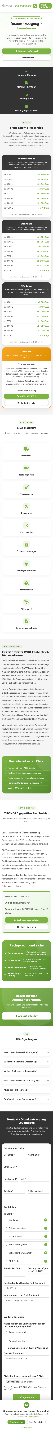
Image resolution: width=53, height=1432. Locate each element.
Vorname (9, 1154)
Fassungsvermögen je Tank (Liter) (38, 1269)
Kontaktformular (28, 403)
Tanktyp (9, 1214)
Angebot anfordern (45, 6)
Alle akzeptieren (16, 1422)
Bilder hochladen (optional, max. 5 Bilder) (25, 1376)
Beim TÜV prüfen (28, 927)
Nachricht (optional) (14, 1353)
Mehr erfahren (33, 1417)
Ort (23, 1179)
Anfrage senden (26, 1397)
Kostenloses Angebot (28, 51)
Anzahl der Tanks (13, 1268)
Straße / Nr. (10, 1167)
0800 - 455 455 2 (28, 396)
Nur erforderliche (36, 1422)
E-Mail (35, 1191)
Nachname (34, 1154)
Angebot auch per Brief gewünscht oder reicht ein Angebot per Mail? (24, 1325)
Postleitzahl (10, 1179)
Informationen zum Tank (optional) (21, 1295)
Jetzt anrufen (28, 58)
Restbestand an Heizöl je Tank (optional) (24, 1283)
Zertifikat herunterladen (28, 920)
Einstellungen (26, 1428)
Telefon (8, 1191)
